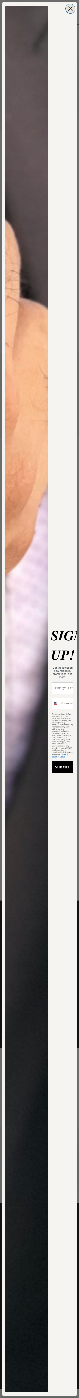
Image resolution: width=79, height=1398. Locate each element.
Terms (62, 756)
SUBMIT (62, 767)
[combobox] (55, 703)
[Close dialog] (70, 8)
